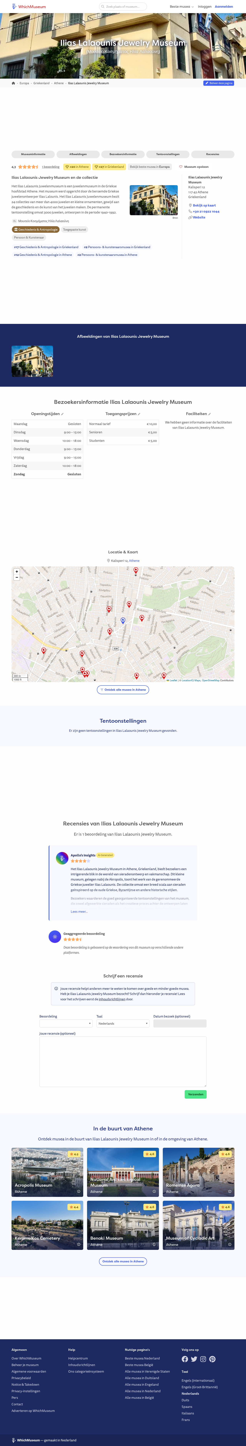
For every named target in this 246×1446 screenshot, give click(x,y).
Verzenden (195, 1094)
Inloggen (205, 6)
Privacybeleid (21, 1377)
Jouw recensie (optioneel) (57, 1033)
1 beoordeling (50, 166)
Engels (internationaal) (198, 1380)
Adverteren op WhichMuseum (33, 1410)
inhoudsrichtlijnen (112, 999)
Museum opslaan (196, 167)
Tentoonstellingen (168, 154)
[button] (43, 651)
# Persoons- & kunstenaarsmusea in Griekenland (117, 247)
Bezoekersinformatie (123, 154)
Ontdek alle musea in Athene (125, 690)
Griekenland (197, 196)
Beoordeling (48, 1016)
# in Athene (79, 166)
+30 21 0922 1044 (206, 211)
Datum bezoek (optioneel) (171, 1016)
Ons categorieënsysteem (86, 1371)
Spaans (187, 1406)
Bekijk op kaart (204, 205)
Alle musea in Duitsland (142, 1377)
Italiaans (188, 1413)
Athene (203, 192)
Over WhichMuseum (26, 1358)
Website (199, 217)
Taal (99, 1016)
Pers (15, 1397)
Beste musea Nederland (142, 1358)
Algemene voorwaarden (29, 1371)
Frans (186, 1419)
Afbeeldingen (78, 154)
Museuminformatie (33, 154)
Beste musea (180, 6)
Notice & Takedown (25, 1384)
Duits (185, 1400)
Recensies (212, 154)
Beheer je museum (25, 1364)
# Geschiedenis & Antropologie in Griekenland (46, 247)
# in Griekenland (111, 166)
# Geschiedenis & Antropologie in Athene (43, 254)
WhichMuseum (31, 6)
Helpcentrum (78, 1358)
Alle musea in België (139, 1397)
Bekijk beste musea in (150, 166)
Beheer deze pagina (220, 83)
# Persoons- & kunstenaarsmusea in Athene (107, 254)
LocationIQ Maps (191, 680)
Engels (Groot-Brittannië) (200, 1387)
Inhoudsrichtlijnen (81, 1364)
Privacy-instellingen (26, 1391)
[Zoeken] (103, 6)
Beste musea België (139, 1364)
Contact (17, 1404)
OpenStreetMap (210, 680)
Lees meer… (79, 911)
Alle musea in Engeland (142, 1384)
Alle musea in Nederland (143, 1391)
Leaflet (173, 680)
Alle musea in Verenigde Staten (147, 1371)
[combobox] (123, 7)
